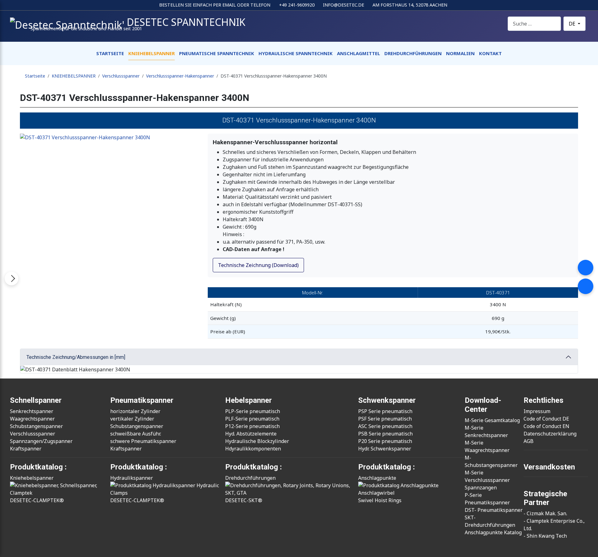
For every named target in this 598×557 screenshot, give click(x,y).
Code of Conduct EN (546, 426)
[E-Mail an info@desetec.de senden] (585, 286)
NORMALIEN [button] (460, 53)
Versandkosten (549, 467)
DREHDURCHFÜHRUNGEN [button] (413, 53)
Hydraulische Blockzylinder (257, 441)
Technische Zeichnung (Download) (258, 265)
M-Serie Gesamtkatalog (492, 420)
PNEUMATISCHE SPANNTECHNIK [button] (216, 53)
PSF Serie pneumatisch (385, 418)
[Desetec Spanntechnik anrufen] (585, 267)
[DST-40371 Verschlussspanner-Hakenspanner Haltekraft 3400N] (111, 137)
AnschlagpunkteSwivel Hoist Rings (379, 489)
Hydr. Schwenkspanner (384, 448)
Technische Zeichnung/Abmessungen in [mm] (75, 357)
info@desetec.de (343, 5)
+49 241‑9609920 (297, 5)
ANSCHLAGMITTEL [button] (358, 53)
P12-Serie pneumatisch (252, 426)
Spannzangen (481, 487)
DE (573, 23)
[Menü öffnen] (11, 278)
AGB (529, 441)
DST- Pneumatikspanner (494, 510)
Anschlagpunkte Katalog (493, 532)
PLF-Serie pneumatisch (252, 418)
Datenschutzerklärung (550, 433)
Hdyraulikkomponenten (253, 448)
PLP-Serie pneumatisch (252, 411)
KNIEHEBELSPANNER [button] (151, 53)
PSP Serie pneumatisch (385, 411)
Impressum (537, 411)
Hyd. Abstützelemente (251, 433)
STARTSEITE (110, 53)
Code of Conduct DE (546, 418)
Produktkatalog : (386, 467)
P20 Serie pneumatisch (385, 441)
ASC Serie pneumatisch (385, 426)
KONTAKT (490, 53)
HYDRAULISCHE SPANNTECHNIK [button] (296, 53)
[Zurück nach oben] (590, 549)
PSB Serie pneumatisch (385, 433)
